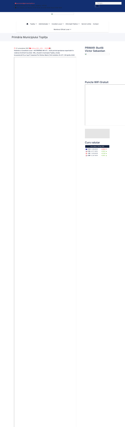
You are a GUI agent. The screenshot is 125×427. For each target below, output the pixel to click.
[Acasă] (27, 24)
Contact (96, 24)
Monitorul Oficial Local (61, 29)
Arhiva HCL (35, 48)
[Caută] (97, 6)
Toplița (32, 24)
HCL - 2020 (44, 48)
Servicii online (86, 24)
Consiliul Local (57, 24)
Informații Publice (72, 24)
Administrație (43, 24)
